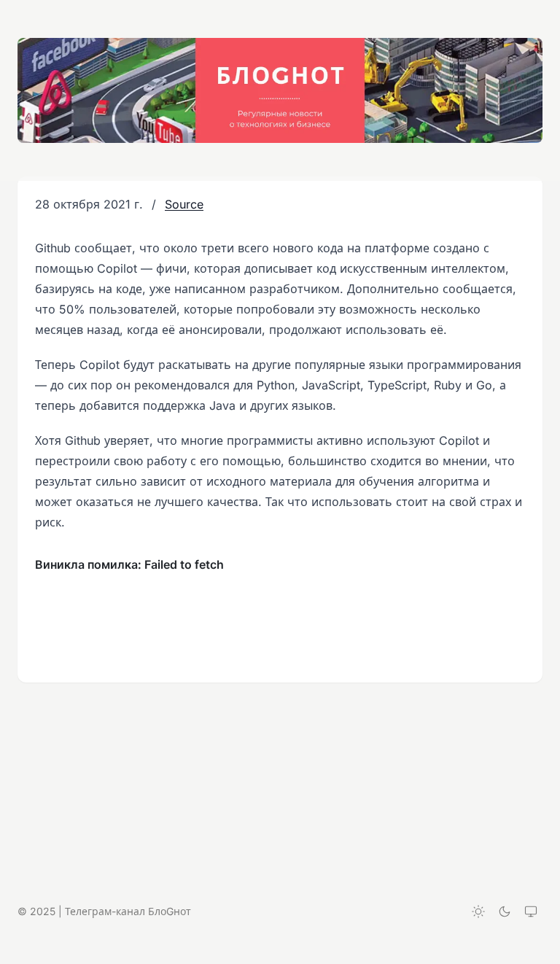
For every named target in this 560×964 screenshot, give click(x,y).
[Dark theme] (504, 911)
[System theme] (530, 911)
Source (184, 204)
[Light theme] (478, 911)
